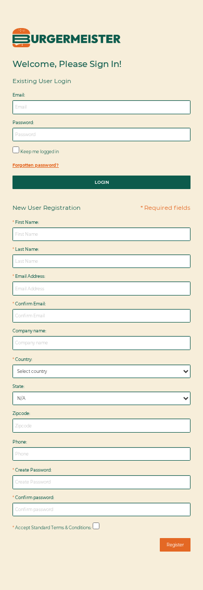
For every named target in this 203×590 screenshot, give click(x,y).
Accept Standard (32, 527)
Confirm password (34, 497)
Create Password (32, 470)
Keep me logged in (39, 151)
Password (22, 122)
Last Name (26, 249)
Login (102, 182)
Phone (19, 442)
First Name (26, 222)
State (17, 386)
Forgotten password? (35, 165)
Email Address (29, 276)
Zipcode (20, 413)
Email (18, 95)
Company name (28, 330)
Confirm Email (30, 303)
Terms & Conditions (71, 527)
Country (23, 359)
